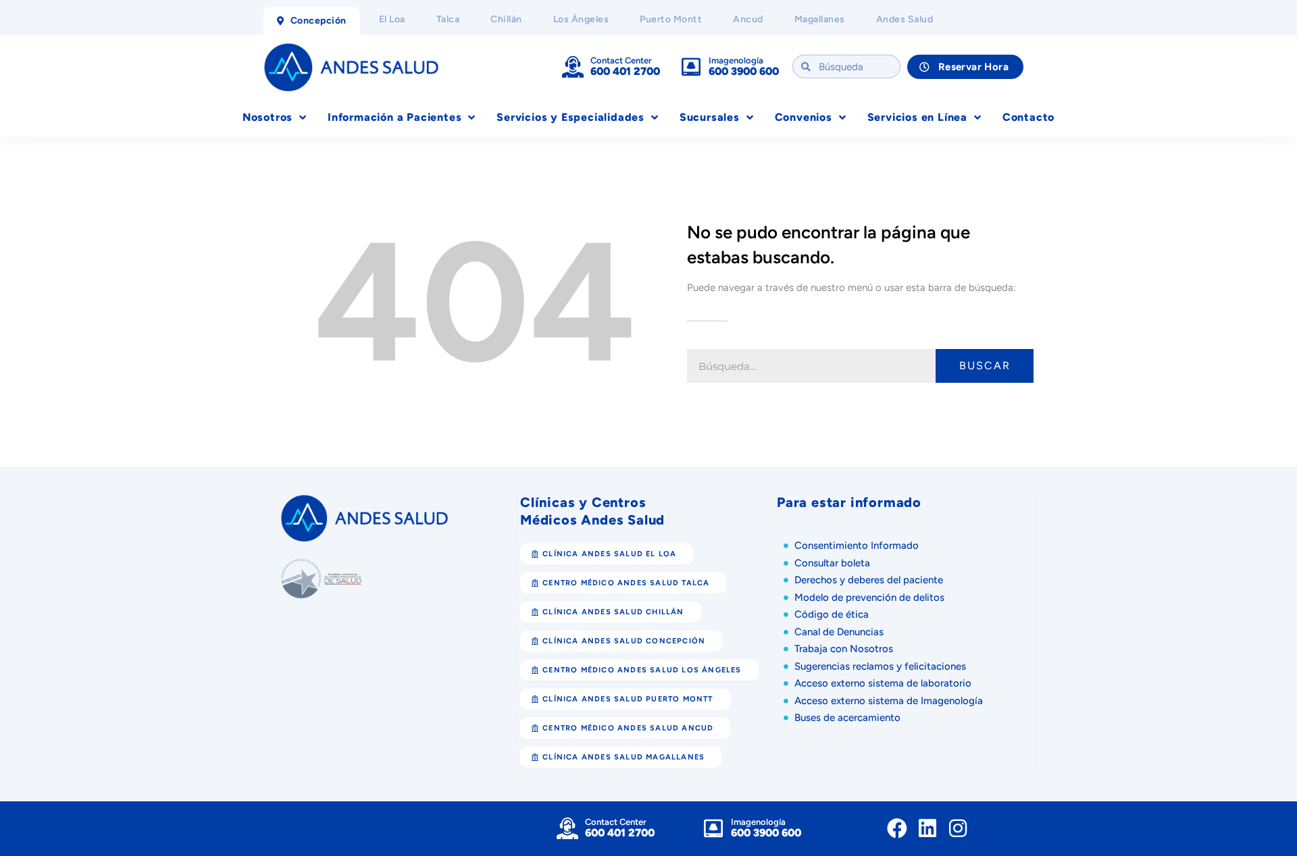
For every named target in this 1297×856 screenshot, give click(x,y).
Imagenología (736, 60)
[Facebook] (897, 828)
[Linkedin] (927, 828)
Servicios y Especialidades (570, 117)
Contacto (1028, 117)
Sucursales (710, 117)
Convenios (803, 117)
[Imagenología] (691, 67)
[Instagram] (957, 828)
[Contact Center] (573, 67)
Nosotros (268, 117)
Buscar (985, 365)
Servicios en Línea (917, 117)
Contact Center (621, 60)
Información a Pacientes (394, 117)
